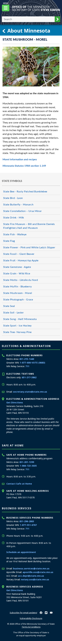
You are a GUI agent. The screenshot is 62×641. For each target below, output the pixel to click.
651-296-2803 (26, 521)
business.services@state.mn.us (31, 568)
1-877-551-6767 (28, 524)
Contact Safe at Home (19, 483)
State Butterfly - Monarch (18, 204)
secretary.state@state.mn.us (30, 391)
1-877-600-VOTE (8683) (32, 362)
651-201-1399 (26, 462)
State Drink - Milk (13, 217)
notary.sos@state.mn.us (35, 579)
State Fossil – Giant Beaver (18, 254)
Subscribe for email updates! (23, 612)
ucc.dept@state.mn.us (31, 575)
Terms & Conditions (31, 626)
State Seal (9, 306)
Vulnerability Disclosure (31, 618)
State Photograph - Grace (18, 299)
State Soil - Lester (13, 312)
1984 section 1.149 (24, 166)
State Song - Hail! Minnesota (20, 319)
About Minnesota (28, 30)
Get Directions (14, 402)
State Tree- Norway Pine (17, 332)
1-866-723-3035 (28, 465)
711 (27, 366)
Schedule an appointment (21, 552)
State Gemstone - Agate (17, 267)
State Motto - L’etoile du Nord (20, 280)
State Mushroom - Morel (17, 293)
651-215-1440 (26, 358)
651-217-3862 (29, 377)
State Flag (9, 241)
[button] (57, 19)
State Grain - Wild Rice (16, 273)
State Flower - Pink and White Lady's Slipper (29, 247)
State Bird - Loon (13, 198)
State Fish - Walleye (14, 234)
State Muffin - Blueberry (17, 286)
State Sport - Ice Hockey (17, 325)
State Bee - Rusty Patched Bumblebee (25, 191)
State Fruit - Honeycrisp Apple (20, 260)
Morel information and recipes (20, 159)
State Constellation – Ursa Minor (22, 211)
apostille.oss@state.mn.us (38, 572)
